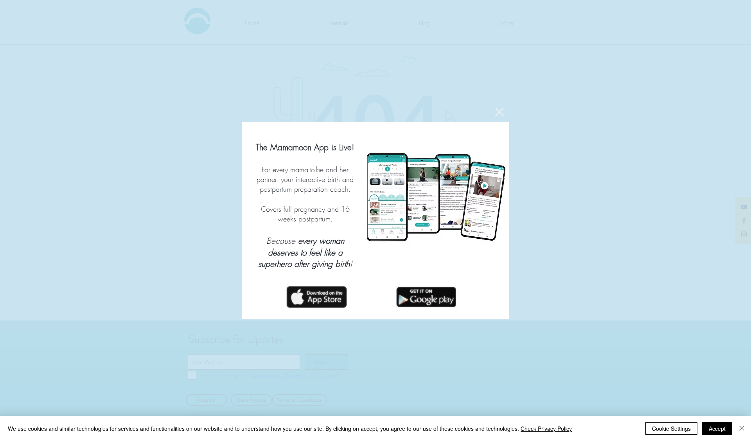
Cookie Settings (671, 428)
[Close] (741, 428)
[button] (499, 112)
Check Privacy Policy (546, 428)
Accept (717, 428)
